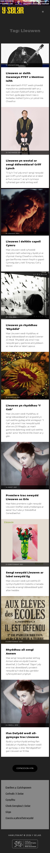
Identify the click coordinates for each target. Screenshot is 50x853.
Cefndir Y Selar (15, 793)
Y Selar (36, 835)
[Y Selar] (13, 10)
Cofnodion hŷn (24, 768)
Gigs (8, 812)
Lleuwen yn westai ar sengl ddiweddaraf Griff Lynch (23, 164)
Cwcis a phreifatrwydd (19, 818)
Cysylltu (10, 799)
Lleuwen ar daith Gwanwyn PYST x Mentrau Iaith (25, 77)
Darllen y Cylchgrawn (18, 787)
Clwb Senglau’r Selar (18, 805)
